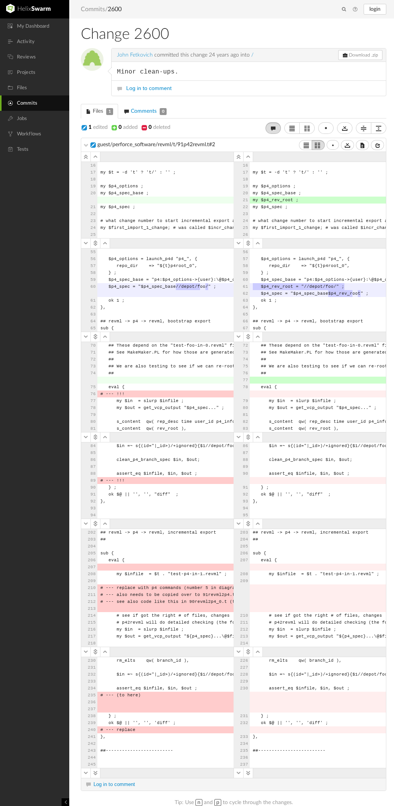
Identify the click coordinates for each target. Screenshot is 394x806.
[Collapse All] (363, 128)
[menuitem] (34, 26)
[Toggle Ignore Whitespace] (344, 128)
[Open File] (377, 145)
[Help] (355, 9)
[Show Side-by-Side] (318, 145)
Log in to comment (149, 88)
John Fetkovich (135, 55)
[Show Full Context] (362, 145)
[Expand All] (378, 128)
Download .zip (363, 55)
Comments (146, 111)
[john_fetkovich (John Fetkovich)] (92, 59)
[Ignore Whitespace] (347, 145)
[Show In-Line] (305, 145)
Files (101, 111)
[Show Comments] (273, 128)
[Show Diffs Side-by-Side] (307, 128)
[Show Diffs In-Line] (292, 128)
